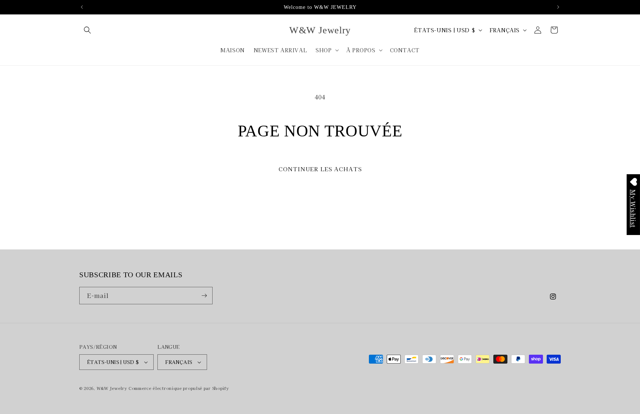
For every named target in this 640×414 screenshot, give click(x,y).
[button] (87, 30)
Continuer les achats (320, 169)
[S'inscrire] (204, 295)
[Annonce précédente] (82, 7)
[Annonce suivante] (558, 7)
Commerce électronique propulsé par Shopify (179, 388)
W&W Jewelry (112, 388)
